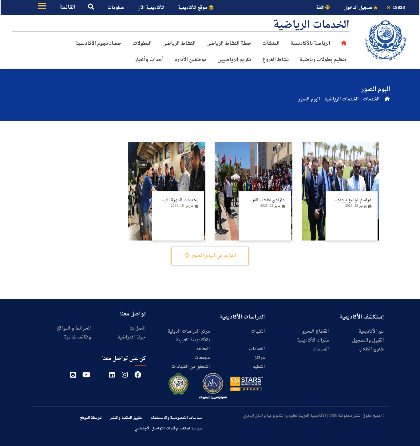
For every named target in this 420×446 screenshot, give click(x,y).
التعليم (258, 367)
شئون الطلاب (371, 349)
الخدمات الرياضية (341, 99)
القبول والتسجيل (368, 340)
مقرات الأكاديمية (313, 340)
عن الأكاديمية (371, 331)
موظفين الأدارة (190, 60)
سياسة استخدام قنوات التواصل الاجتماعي (168, 428)
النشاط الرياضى (179, 43)
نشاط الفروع (275, 60)
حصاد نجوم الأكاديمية (98, 43)
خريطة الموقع (91, 418)
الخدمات (371, 99)
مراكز (260, 358)
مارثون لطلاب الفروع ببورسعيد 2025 (251, 200)
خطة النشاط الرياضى (229, 43)
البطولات (142, 43)
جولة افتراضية (131, 337)
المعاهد (203, 349)
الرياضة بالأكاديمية (310, 43)
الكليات (258, 331)
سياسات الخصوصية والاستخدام (176, 418)
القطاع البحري (315, 331)
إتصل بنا (137, 328)
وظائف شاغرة (77, 337)
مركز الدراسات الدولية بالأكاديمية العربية (189, 335)
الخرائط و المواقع (74, 328)
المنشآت (270, 43)
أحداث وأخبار (149, 60)
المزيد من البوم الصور (213, 255)
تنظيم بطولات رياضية (323, 60)
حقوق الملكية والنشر (126, 418)
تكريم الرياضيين (234, 60)
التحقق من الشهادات (190, 367)
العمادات (257, 349)
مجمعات (202, 358)
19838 (398, 8)
